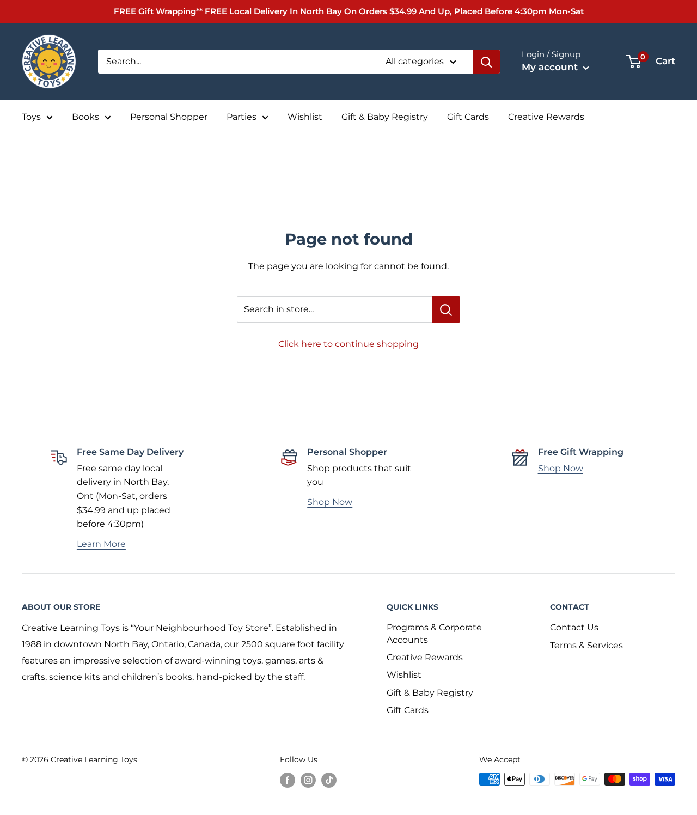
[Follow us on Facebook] (287, 780)
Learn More (101, 544)
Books (85, 117)
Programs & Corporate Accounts (434, 633)
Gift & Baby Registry (384, 117)
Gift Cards (468, 117)
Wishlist (305, 117)
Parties (241, 117)
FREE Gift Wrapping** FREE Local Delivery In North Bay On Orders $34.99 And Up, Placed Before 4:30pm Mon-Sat (349, 11)
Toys (31, 117)
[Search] (486, 62)
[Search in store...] (446, 309)
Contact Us (574, 627)
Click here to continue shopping (348, 344)
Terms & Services (586, 645)
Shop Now (329, 502)
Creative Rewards (546, 117)
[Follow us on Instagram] (308, 780)
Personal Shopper (168, 117)
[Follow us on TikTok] (329, 780)
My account (551, 67)
